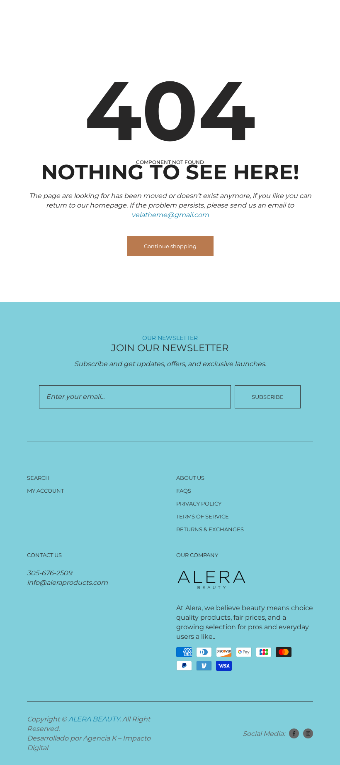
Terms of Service (202, 516)
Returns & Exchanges (210, 529)
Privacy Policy (198, 503)
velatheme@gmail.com (170, 215)
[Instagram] (308, 733)
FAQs (183, 490)
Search (38, 477)
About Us (190, 477)
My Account (45, 490)
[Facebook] (294, 733)
